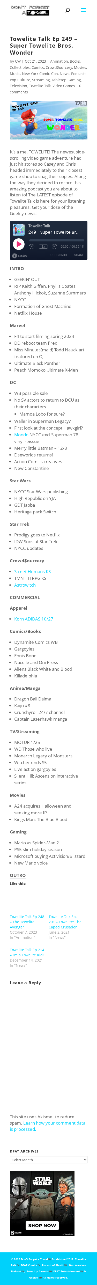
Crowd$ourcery (59, 67)
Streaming (41, 79)
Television (18, 85)
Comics (38, 67)
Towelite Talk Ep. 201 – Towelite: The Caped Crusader (65, 921)
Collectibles (20, 67)
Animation (59, 61)
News (64, 73)
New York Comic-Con (40, 73)
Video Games (64, 85)
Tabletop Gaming (66, 79)
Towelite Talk (40, 85)
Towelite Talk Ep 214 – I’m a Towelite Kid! (27, 952)
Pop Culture (20, 79)
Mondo (21, 435)
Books (75, 61)
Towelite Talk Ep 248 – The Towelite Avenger (27, 921)
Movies (80, 67)
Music (15, 73)
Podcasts (78, 73)
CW (18, 61)
